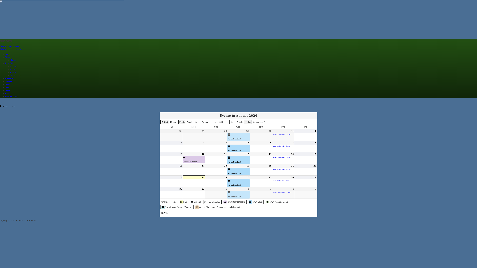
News (7, 84)
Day (197, 122)
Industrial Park (16, 75)
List (173, 122)
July (241, 122)
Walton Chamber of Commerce (212, 207)
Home (7, 54)
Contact (8, 90)
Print (164, 214)
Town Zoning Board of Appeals (178, 207)
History (13, 60)
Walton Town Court (234, 139)
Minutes (13, 69)
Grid (164, 122)
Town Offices (10, 63)
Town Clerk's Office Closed (282, 134)
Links (7, 87)
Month (182, 122)
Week (189, 122)
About (7, 57)
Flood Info (9, 93)
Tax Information (11, 96)
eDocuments (10, 78)
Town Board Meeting (190, 162)
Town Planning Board (278, 202)
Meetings (13, 66)
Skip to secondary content (10, 49)
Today (248, 122)
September (258, 122)
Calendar (8, 81)
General (197, 202)
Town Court (257, 202)
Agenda (13, 72)
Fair (185, 202)
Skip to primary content (9, 46)
